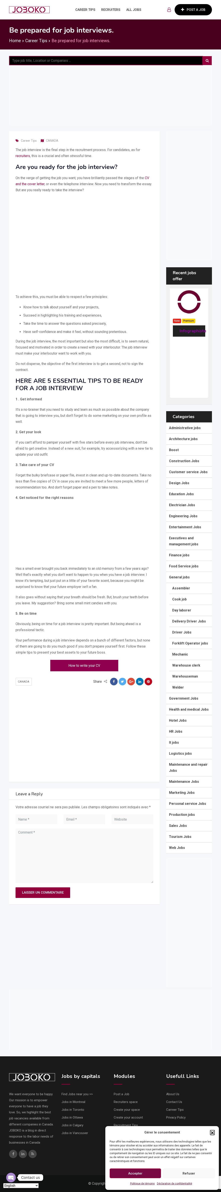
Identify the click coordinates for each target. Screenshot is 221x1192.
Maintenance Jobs (184, 782)
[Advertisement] (110, 95)
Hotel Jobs (178, 720)
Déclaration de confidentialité (174, 1183)
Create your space (127, 1110)
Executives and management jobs (183, 541)
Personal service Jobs (187, 804)
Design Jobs (179, 483)
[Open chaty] (11, 1177)
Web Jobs (177, 848)
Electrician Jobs (182, 505)
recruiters (23, 156)
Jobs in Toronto (73, 1110)
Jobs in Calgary (72, 1125)
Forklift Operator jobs (190, 643)
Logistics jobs (180, 753)
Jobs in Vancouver (75, 1133)
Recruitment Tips (126, 1125)
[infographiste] (189, 301)
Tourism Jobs (180, 837)
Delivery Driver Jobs (189, 621)
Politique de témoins (142, 1183)
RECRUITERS (110, 10)
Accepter (135, 1173)
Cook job (179, 599)
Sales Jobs (178, 826)
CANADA (52, 140)
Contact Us (174, 1102)
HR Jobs (175, 731)
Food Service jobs (184, 566)
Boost (174, 450)
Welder (178, 687)
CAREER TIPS (85, 10)
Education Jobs (181, 494)
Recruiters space (126, 1102)
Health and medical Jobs (189, 709)
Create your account (128, 1117)
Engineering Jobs (183, 516)
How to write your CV (84, 666)
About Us (172, 1094)
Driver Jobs (181, 632)
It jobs (174, 742)
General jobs (179, 577)
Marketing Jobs (182, 793)
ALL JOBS (133, 10)
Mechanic (180, 654)
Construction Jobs (184, 461)
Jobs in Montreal (73, 1102)
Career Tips (29, 140)
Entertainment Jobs (185, 527)
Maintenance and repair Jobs (188, 767)
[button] (212, 1132)
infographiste (192, 331)
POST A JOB (196, 10)
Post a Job (121, 1094)
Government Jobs (183, 698)
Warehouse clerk (186, 665)
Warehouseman (185, 676)
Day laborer (181, 610)
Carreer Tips (175, 1110)
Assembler (181, 588)
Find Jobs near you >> (77, 1094)
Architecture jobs (183, 439)
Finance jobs (179, 555)
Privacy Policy (176, 1117)
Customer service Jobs (188, 472)
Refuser (189, 1173)
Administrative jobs (185, 428)
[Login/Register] (169, 10)
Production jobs (182, 815)
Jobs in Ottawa (72, 1117)
